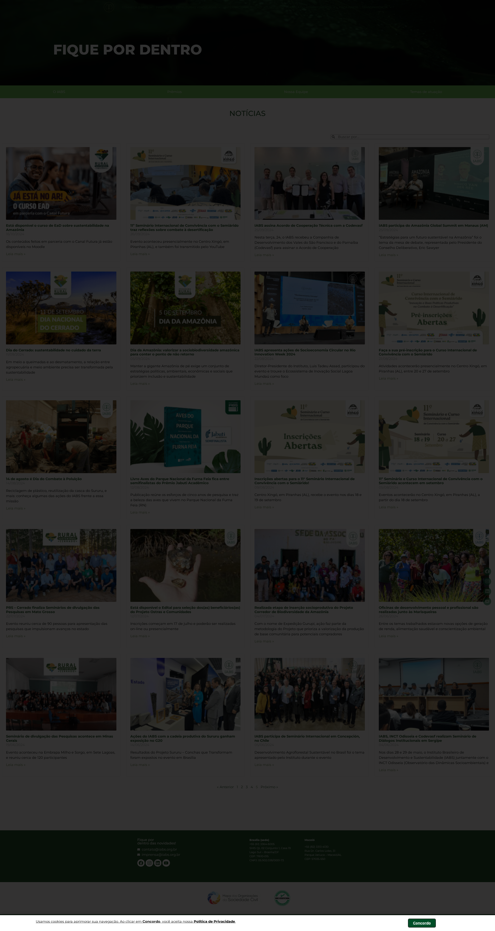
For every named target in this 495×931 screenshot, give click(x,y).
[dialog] (247, 465)
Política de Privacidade (214, 921)
